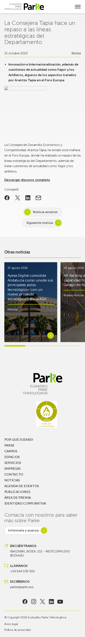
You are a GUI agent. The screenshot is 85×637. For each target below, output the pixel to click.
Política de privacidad (17, 630)
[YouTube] (60, 601)
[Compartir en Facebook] (7, 197)
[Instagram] (34, 601)
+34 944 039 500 (22, 571)
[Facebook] (25, 601)
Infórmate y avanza (23, 530)
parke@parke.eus (22, 587)
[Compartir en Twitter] (17, 197)
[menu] (78, 6)
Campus (10, 451)
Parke (9, 445)
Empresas (12, 469)
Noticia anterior (45, 212)
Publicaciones (17, 492)
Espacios (12, 457)
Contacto (13, 474)
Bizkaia (76, 53)
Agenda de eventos (21, 486)
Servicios (12, 463)
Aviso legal (11, 624)
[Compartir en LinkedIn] (28, 197)
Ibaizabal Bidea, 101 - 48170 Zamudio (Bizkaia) (40, 553)
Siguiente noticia (39, 223)
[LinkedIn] (51, 601)
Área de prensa (17, 498)
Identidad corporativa (25, 503)
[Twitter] (42, 601)
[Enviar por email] (38, 197)
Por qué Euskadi (18, 440)
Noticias (13, 309)
